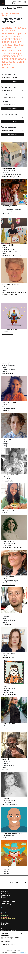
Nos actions (5, 917)
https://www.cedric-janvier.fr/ (11, 255)
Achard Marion (8, 577)
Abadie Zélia (7, 439)
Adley (4, 686)
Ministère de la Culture (8, 930)
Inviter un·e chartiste (8, 919)
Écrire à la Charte (7, 908)
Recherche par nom (8, 74)
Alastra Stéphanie (9, 867)
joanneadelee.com (8, 657)
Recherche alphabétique (9, 114)
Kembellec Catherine (10, 284)
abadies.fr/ (5, 410)
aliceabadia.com (7, 373)
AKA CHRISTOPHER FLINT (12, 834)
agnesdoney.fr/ (7, 769)
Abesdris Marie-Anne (10, 475)
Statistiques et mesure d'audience (8, 947)
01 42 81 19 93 (8, 905)
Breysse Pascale (8, 168)
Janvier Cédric (8, 245)
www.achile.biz (7, 624)
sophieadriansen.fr (8, 730)
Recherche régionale (8, 127)
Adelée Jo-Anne (8, 653)
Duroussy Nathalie (9, 206)
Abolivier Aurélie (8, 541)
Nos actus (4, 914)
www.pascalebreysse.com (11, 176)
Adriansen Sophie (9, 724)
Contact (3, 924)
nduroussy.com (7, 216)
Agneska (5, 798)
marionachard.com (8, 585)
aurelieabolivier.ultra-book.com (12, 547)
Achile (4, 614)
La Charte (4, 13)
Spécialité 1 (5, 94)
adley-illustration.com (9, 695)
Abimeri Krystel (8, 510)
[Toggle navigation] (2, 2)
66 (17, 882)
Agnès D (5, 759)
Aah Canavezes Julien (11, 330)
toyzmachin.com (7, 334)
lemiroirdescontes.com (9, 804)
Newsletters (5, 923)
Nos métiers (5, 915)
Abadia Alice (7, 363)
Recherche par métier (9, 87)
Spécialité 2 (5, 101)
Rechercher (12, 81)
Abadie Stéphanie (9, 402)
